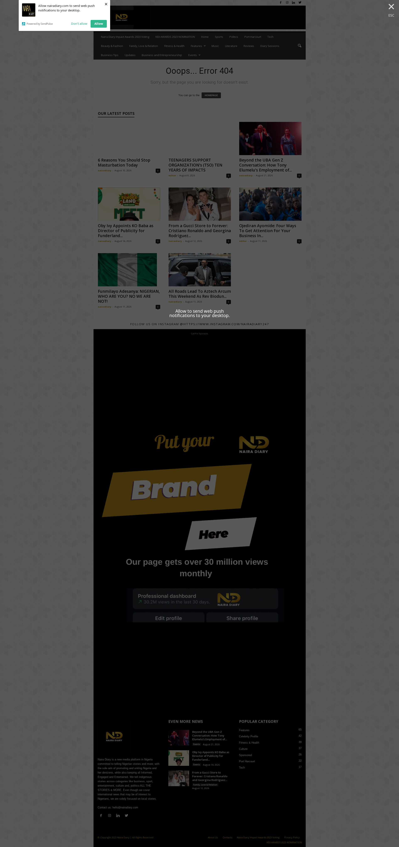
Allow (98, 23)
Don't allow (79, 23)
